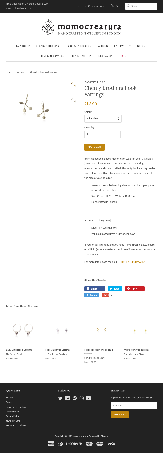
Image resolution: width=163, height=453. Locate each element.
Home (8, 72)
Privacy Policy (12, 416)
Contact (9, 402)
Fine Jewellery (122, 46)
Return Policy (12, 412)
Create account (96, 6)
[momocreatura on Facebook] (67, 399)
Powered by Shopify (98, 436)
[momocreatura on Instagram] (81, 399)
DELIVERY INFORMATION (132, 262)
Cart (118, 6)
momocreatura (80, 436)
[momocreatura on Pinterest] (74, 399)
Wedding (103, 46)
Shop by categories (79, 46)
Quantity (89, 127)
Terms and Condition (16, 425)
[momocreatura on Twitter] (60, 399)
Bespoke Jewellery (81, 56)
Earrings (20, 72)
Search (9, 398)
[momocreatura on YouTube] (88, 399)
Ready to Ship (22, 46)
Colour (88, 112)
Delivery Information (52, 56)
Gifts (140, 46)
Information (105, 56)
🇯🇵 (123, 56)
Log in (79, 6)
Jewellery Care (13, 421)
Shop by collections (47, 46)
